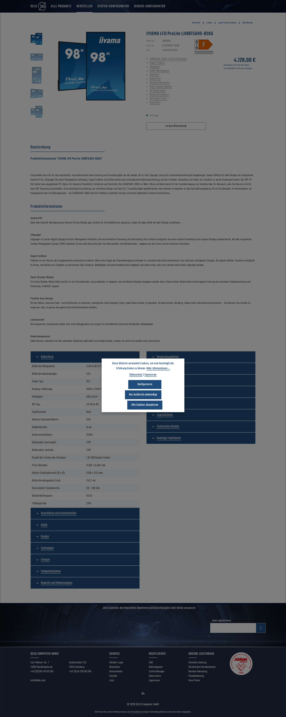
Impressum (154, 680)
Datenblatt (155, 102)
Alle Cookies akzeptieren (144, 405)
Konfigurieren (145, 384)
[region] (85, 76)
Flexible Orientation (159, 83)
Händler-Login (116, 663)
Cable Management (159, 71)
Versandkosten (137, 712)
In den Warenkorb (176, 126)
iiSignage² (155, 67)
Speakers (154, 75)
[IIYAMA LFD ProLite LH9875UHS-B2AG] (93, 66)
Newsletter (114, 667)
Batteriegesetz (156, 667)
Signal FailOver (157, 63)
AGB (151, 663)
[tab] (67, 147)
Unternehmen (115, 671)
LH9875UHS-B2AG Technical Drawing (168, 59)
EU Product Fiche (158, 98)
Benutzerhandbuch (159, 94)
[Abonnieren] (260, 628)
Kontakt (113, 676)
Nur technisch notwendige (143, 394)
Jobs (111, 680)
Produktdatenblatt (204, 52)
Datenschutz (155, 676)
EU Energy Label (158, 90)
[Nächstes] (36, 119)
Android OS (155, 79)
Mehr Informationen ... (158, 368)
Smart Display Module (161, 86)
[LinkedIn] (143, 694)
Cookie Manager (157, 671)
